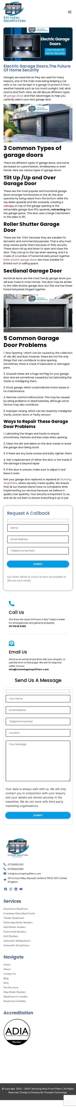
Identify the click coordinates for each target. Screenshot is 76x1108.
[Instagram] (11, 889)
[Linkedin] (16, 889)
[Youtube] (21, 889)
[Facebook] (6, 889)
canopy (9, 206)
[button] (69, 12)
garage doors (15, 96)
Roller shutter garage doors (20, 259)
